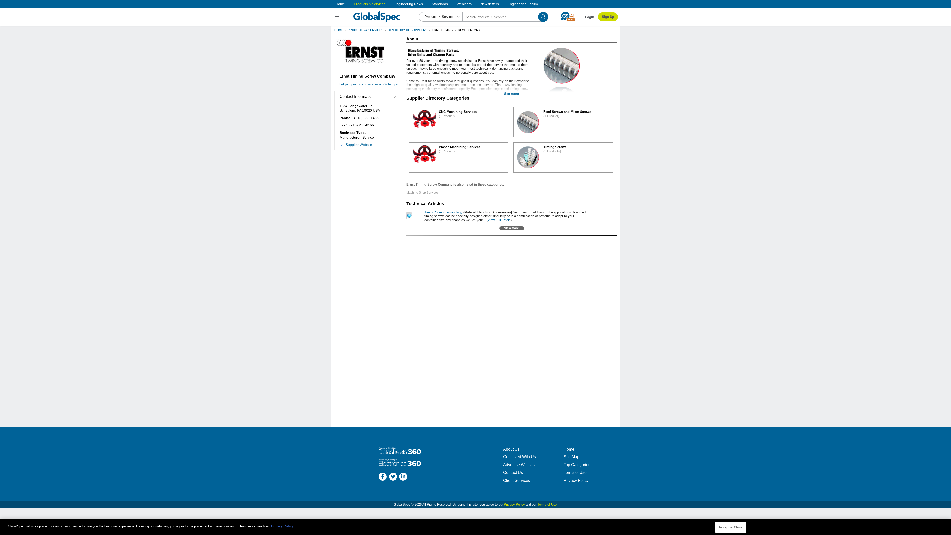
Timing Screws (554, 147)
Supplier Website (359, 145)
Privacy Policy (576, 480)
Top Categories (577, 465)
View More (511, 228)
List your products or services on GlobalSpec (369, 84)
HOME (338, 30)
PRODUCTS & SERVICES (365, 30)
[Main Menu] (337, 17)
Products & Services (369, 4)
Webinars (464, 4)
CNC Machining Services (458, 112)
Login (589, 17)
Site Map (571, 457)
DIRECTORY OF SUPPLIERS (407, 30)
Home (340, 4)
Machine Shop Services (422, 192)
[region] (475, 527)
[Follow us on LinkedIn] (403, 477)
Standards (440, 4)
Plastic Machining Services (459, 147)
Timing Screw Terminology (443, 212)
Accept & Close (730, 527)
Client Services (516, 480)
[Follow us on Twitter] (393, 477)
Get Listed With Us (519, 457)
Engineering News (408, 4)
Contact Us (513, 472)
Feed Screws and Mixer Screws (567, 112)
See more (511, 94)
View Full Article (499, 220)
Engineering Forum (523, 4)
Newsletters (489, 4)
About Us (511, 449)
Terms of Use (575, 472)
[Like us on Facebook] (383, 477)
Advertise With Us (519, 465)
